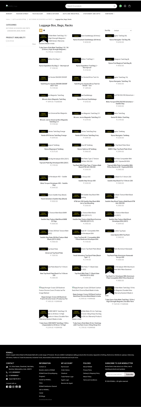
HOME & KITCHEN (53, 14)
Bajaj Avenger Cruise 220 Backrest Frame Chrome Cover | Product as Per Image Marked (54, 299)
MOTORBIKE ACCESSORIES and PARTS (39, 19)
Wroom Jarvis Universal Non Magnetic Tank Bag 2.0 (54, 121)
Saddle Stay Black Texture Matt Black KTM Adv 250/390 (120, 202)
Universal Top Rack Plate (54, 253)
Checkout (64, 373)
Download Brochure (45, 399)
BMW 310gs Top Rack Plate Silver (120, 149)
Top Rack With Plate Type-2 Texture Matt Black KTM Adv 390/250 (87, 166)
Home (8, 19)
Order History (65, 370)
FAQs (41, 383)
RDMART (9, 14)
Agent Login (65, 380)
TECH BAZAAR (37, 14)
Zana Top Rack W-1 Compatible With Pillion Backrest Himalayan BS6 (87, 238)
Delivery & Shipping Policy (91, 373)
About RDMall (87, 367)
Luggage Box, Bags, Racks (16, 31)
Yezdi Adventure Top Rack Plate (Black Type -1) (87, 256)
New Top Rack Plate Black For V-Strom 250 (54, 274)
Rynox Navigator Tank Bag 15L (120, 81)
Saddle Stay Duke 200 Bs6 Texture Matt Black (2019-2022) (54, 238)
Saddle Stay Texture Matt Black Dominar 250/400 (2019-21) (87, 220)
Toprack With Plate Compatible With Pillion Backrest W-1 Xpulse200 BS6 (120, 166)
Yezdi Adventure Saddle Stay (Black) (54, 199)
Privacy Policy (87, 370)
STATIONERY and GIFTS (91, 14)
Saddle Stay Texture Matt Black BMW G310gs (54, 220)
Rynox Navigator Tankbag (120, 135)
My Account (65, 367)
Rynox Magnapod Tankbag (54, 149)
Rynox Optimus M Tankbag (87, 149)
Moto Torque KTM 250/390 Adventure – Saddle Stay (120, 103)
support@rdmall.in (15, 379)
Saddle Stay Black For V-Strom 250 (120, 181)
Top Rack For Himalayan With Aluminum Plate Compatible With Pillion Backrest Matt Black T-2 (120, 278)
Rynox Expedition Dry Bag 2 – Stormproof (54, 66)
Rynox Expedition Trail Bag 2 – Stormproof (87, 66)
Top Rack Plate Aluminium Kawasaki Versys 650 (120, 256)
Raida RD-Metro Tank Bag (120, 117)
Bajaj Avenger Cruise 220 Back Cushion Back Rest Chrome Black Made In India (87, 295)
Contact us (42, 367)
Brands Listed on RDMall (47, 370)
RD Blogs (42, 396)
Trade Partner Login (67, 377)
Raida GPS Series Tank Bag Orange (54, 135)
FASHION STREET (22, 14)
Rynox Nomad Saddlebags (87, 99)
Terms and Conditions (90, 380)
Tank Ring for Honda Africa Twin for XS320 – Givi (87, 85)
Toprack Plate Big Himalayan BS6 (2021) (54, 163)
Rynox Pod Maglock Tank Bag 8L (120, 63)
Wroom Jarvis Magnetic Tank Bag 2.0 (87, 117)
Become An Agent (67, 383)
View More (109, 14)
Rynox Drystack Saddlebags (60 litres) (87, 40)
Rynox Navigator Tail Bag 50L (120, 40)
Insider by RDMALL (45, 380)
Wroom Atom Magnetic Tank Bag (54, 99)
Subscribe (129, 374)
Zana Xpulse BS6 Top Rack (120, 235)
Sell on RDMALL (44, 390)
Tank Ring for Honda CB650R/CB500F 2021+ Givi (54, 85)
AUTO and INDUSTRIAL (71, 14)
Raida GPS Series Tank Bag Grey (87, 135)
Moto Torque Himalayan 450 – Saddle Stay (54, 184)
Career (41, 393)
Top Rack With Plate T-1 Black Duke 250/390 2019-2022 (87, 274)
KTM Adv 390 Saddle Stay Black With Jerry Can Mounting (87, 202)
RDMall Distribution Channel (48, 386)
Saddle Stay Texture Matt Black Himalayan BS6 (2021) (120, 220)
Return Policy (87, 377)
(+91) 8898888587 (14, 372)
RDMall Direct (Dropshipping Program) (48, 375)
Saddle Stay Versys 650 (87, 181)
